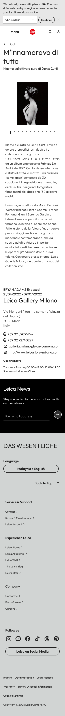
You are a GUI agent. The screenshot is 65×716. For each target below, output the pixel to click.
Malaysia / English (31, 469)
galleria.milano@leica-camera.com (34, 346)
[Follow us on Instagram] (8, 638)
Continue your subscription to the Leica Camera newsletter (58, 415)
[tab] (10, 132)
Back (12, 44)
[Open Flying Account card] (58, 32)
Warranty (9, 686)
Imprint (7, 677)
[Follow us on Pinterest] (56, 638)
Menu (15, 32)
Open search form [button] (50, 32)
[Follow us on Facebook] (27, 638)
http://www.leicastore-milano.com (34, 352)
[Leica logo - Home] (32, 32)
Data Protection (24, 677)
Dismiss (58, 20)
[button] (58, 483)
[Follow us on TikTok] (37, 638)
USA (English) (13, 19)
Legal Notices (45, 677)
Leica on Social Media (32, 651)
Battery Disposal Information (35, 686)
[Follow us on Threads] (47, 638)
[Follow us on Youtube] (18, 638)
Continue (46, 20)
